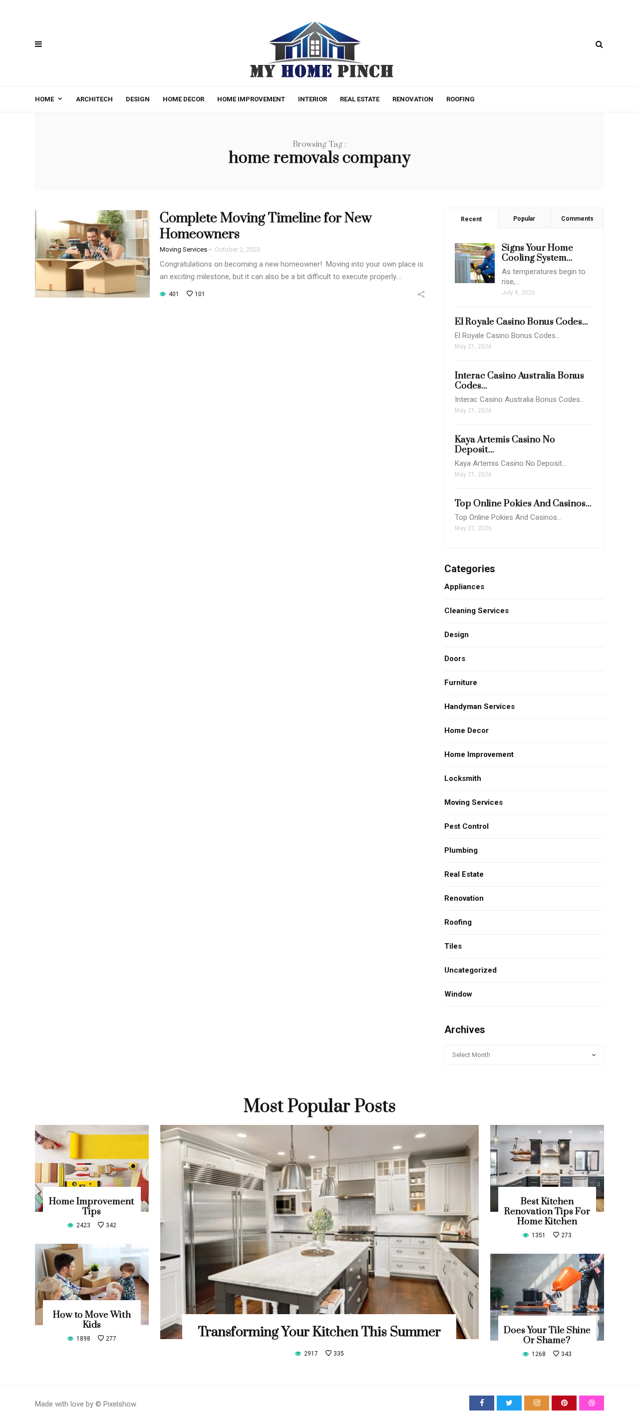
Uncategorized (470, 970)
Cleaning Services (476, 610)
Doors (454, 658)
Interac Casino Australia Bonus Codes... (519, 380)
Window (458, 994)
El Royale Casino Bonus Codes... (521, 322)
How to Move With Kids (92, 1320)
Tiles (453, 946)
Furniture (460, 682)
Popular (524, 218)
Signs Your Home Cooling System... (537, 253)
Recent (471, 219)
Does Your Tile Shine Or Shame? (547, 1335)
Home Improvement (251, 99)
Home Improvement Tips (91, 1206)
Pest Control (466, 826)
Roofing (460, 99)
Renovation (412, 99)
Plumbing (461, 850)
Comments (577, 218)
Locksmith (462, 778)
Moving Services (183, 249)
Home (44, 99)
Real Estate (359, 99)
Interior (312, 99)
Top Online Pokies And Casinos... (523, 503)
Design (138, 99)
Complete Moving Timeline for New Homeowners (266, 226)
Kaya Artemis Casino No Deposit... (505, 444)
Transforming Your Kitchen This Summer (319, 1332)
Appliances (464, 586)
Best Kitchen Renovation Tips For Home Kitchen (547, 1211)
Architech (94, 99)
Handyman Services (479, 706)
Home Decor (183, 99)
